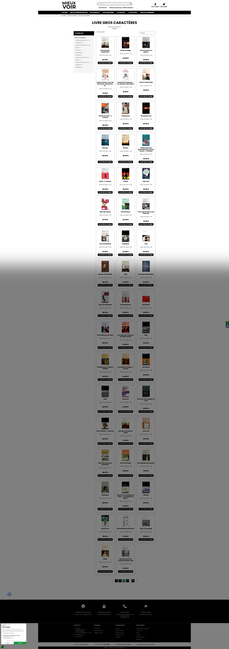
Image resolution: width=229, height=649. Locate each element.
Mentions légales (83, 644)
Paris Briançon (125, 212)
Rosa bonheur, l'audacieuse (105, 51)
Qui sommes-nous (119, 630)
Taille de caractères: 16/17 (83, 45)
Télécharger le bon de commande (146, 644)
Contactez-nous (119, 635)
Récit (78, 47)
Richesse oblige (125, 50)
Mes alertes (139, 639)
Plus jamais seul (146, 116)
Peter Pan (146, 181)
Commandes (139, 630)
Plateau (125, 148)
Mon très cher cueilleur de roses (146, 400)
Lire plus (114, 28)
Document (79, 55)
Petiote (125, 181)
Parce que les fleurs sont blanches (146, 212)
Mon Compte (140, 625)
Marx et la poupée (146, 528)
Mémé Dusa (105, 528)
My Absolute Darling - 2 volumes (125, 368)
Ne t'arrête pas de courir (105, 335)
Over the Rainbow (105, 244)
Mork (105, 399)
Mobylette (105, 495)
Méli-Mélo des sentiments (125, 528)
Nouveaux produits (99, 630)
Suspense (79, 64)
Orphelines (125, 244)
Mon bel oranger (125, 463)
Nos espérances (125, 305)
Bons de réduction (140, 637)
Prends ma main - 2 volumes (105, 116)
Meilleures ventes (99, 632)
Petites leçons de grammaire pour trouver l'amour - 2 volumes (146, 149)
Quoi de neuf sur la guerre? (146, 51)
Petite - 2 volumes (105, 181)
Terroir (78, 50)
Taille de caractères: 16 (83, 40)
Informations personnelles (142, 628)
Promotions (97, 628)
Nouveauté (79, 52)
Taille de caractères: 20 (83, 57)
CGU (78, 644)
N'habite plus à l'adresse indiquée (105, 368)
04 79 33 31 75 (103, 7)
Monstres (125, 399)
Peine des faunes (105, 212)
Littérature (80, 42)
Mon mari (146, 431)
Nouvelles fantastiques (146, 274)
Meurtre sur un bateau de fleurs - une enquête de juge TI (125, 496)
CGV (75, 644)
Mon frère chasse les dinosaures (105, 464)
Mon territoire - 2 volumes (105, 431)
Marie (105, 559)
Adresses (138, 635)
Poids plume (126, 116)
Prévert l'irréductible (146, 82)
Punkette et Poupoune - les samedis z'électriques (125, 83)
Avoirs (137, 632)
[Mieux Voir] (69, 5)
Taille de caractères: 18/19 (83, 62)
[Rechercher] (130, 3)
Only (146, 244)
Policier (78, 60)
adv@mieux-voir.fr (80, 634)
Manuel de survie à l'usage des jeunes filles (125, 559)
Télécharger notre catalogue (124, 644)
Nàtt (146, 335)
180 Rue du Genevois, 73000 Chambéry (121, 7)
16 (133, 581)
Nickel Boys (146, 305)
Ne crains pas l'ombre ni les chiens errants (126, 336)
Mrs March (146, 367)
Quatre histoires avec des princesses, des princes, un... (105, 83)
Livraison (117, 628)
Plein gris (105, 148)
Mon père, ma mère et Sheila (125, 432)
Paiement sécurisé (119, 632)
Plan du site (118, 637)
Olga (125, 274)
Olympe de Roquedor (105, 274)
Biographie (79, 67)
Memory (146, 495)
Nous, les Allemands (105, 305)
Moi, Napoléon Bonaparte (146, 463)
